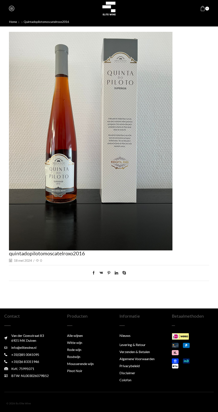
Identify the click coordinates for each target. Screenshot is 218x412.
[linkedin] (116, 273)
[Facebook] (95, 273)
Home (13, 21)
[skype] (123, 273)
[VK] (101, 273)
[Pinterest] (109, 273)
